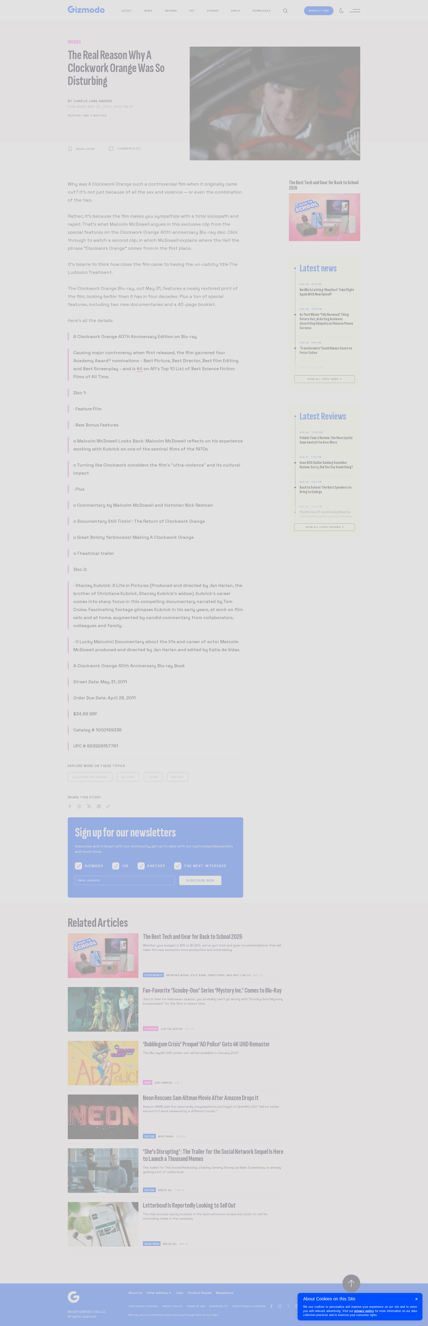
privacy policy (364, 1311)
